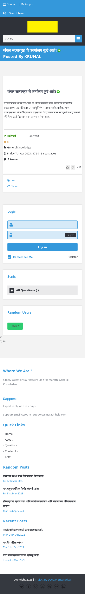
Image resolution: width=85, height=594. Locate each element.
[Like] (68, 167)
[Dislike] (73, 167)
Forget (70, 234)
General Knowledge (19, 147)
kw (13, 180)
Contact (12, 4)
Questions (11, 445)
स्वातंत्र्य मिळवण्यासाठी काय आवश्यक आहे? (23, 530)
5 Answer (13, 159)
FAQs (8, 457)
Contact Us (11, 451)
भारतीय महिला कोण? (13, 542)
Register (73, 257)
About (9, 439)
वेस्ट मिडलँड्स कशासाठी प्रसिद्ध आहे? (21, 555)
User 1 (15, 326)
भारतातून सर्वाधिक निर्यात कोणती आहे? (21, 488)
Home (9, 434)
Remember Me (23, 257)
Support (30, 4)
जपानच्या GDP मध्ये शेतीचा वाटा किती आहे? (23, 476)
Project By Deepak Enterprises (53, 579)
